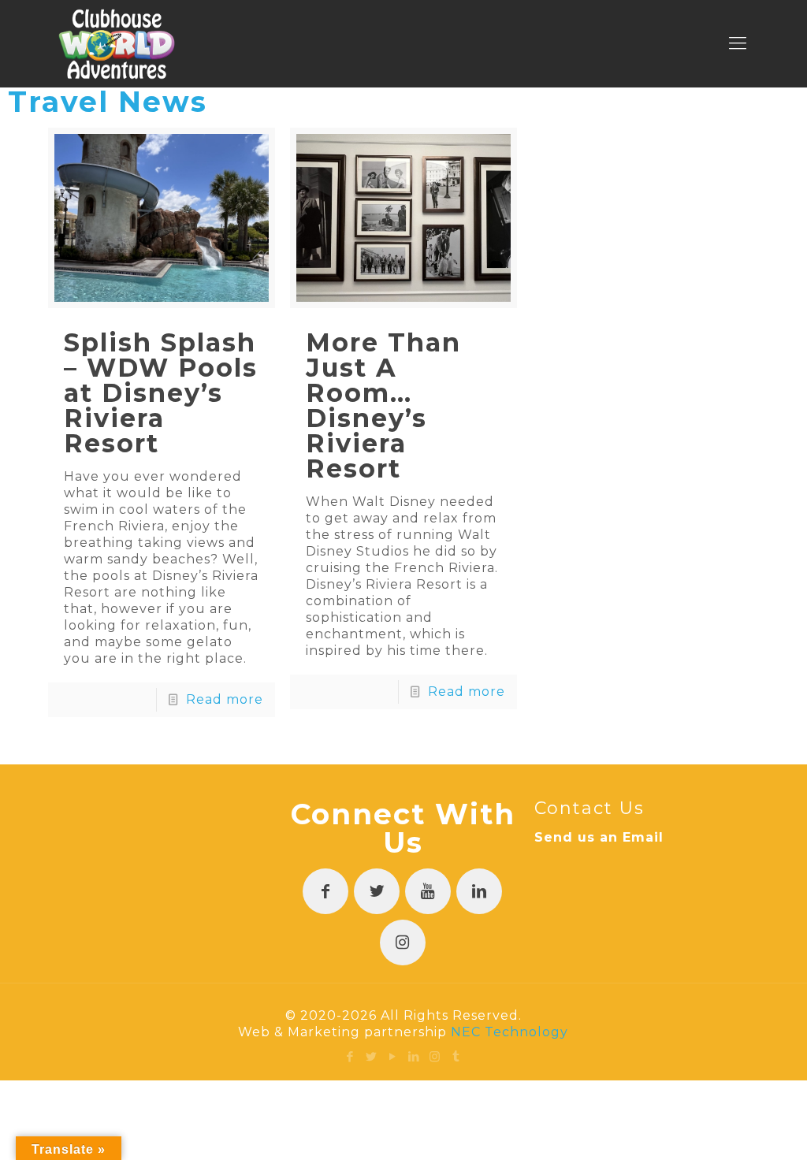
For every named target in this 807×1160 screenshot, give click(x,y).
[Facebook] (350, 1056)
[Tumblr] (456, 1056)
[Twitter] (371, 1056)
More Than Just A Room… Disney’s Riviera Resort (383, 405)
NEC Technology (509, 1031)
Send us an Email (599, 837)
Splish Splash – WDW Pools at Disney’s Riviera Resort (161, 393)
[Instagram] (435, 1056)
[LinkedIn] (414, 1056)
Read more (224, 699)
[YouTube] (393, 1056)
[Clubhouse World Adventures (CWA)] (117, 43)
